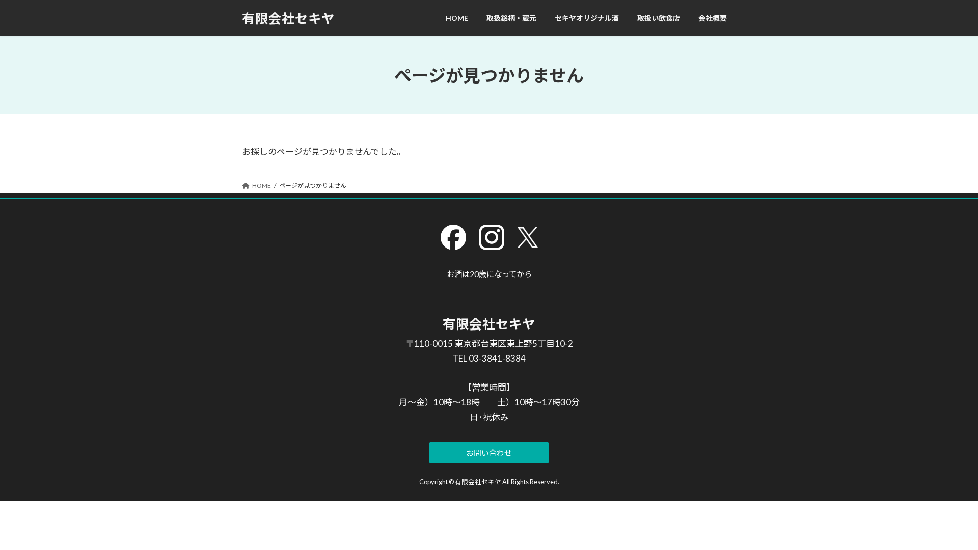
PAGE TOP (947, 524)
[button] (489, 452)
